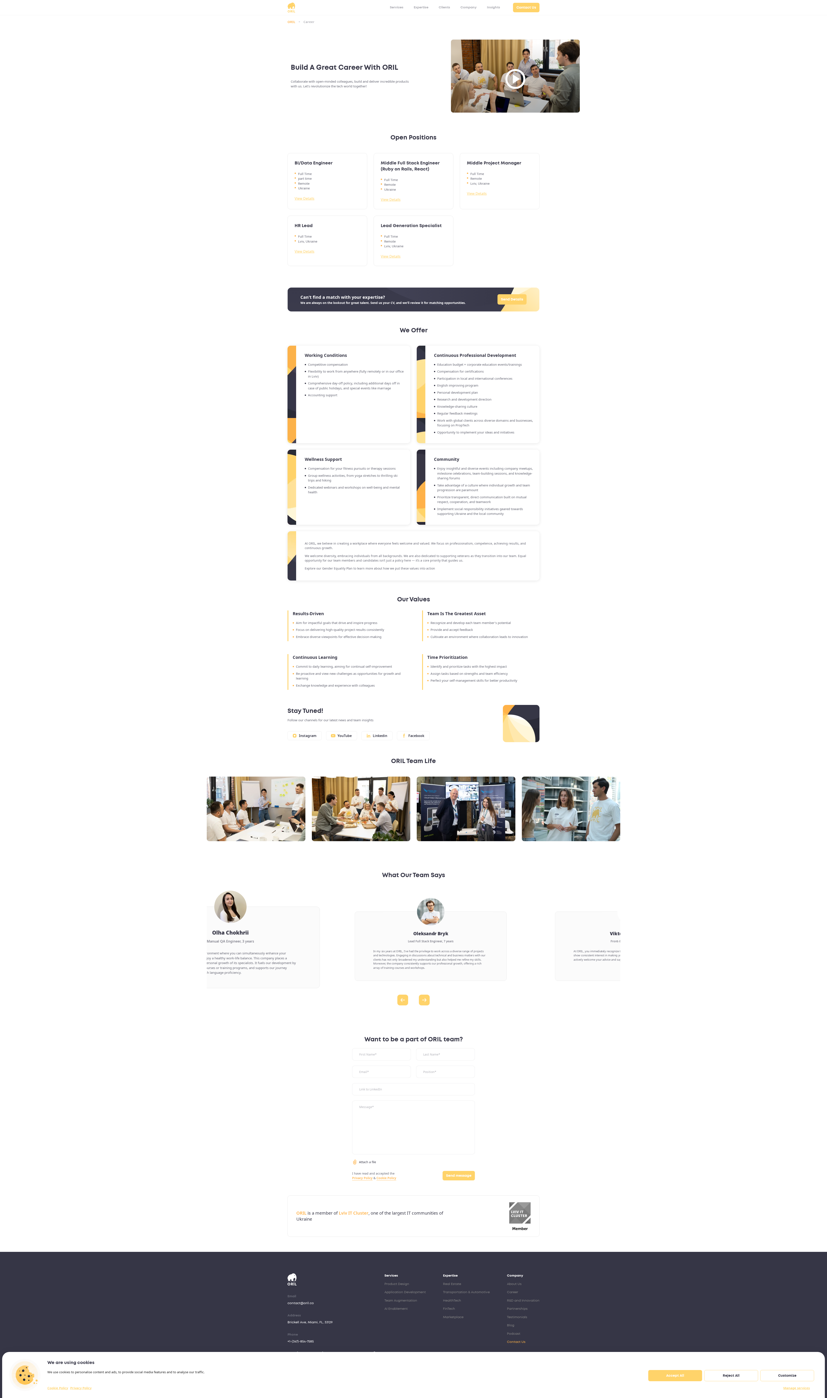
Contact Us (526, 7)
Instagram (307, 735)
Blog (510, 1325)
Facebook (416, 735)
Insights (493, 7)
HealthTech (452, 1300)
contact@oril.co (301, 1303)
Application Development (405, 1292)
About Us (514, 1284)
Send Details (512, 299)
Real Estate (452, 1284)
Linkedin (380, 735)
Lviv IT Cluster (353, 1213)
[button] (402, 1000)
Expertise (421, 7)
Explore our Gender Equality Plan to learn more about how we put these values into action (370, 568)
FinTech (449, 1308)
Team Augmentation (400, 1300)
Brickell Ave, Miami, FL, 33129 (310, 1322)
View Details (304, 198)
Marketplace (453, 1317)
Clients (444, 7)
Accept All (675, 1375)
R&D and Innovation (523, 1300)
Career (512, 1292)
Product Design (396, 1284)
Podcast (513, 1333)
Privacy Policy (81, 1388)
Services (396, 7)
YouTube (344, 735)
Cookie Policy (57, 1388)
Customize (787, 1375)
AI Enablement (396, 1308)
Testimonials (517, 1317)
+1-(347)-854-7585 (301, 1341)
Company (468, 7)
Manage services (796, 1388)
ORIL (291, 22)
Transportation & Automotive (466, 1292)
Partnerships (517, 1308)
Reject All (731, 1375)
